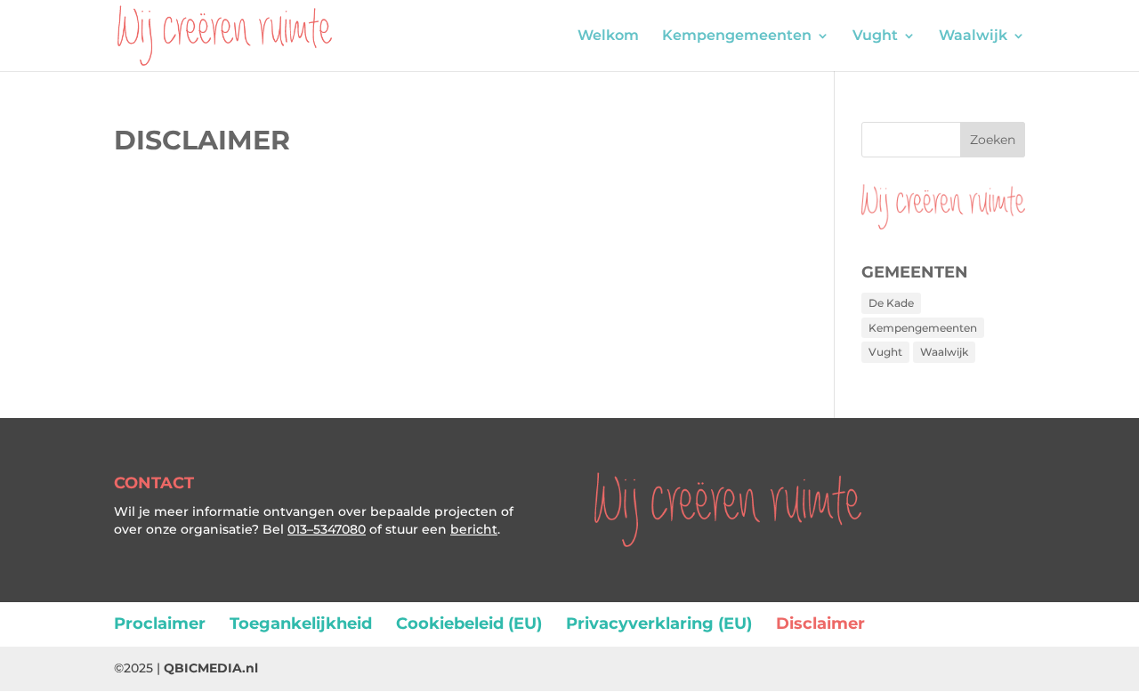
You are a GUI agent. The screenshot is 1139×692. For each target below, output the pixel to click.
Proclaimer (160, 623)
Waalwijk (973, 36)
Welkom (608, 36)
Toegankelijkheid (301, 623)
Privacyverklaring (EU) (659, 623)
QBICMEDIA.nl (211, 668)
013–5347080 (326, 529)
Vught (875, 36)
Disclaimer (820, 623)
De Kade (891, 303)
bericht (473, 529)
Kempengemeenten (737, 36)
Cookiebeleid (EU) (469, 623)
